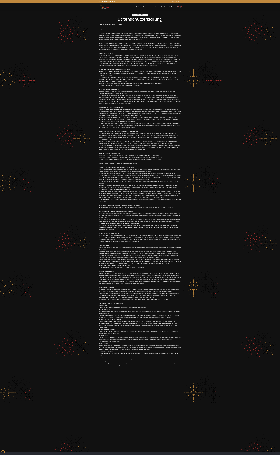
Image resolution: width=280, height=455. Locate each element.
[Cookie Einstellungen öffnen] (3, 453)
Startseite (135, 14)
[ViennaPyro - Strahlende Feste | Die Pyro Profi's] (104, 6)
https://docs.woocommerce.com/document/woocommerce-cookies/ (143, 155)
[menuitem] (173, 1)
